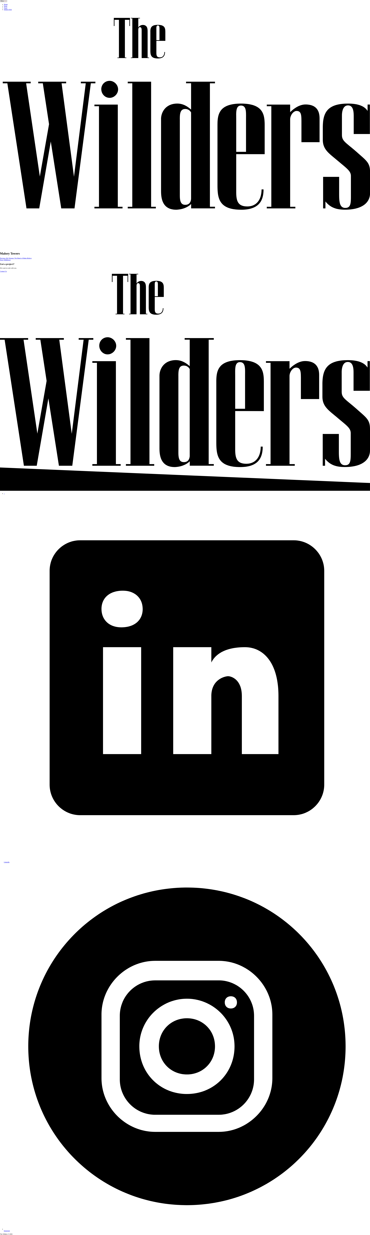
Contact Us (3, 271)
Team (5, 8)
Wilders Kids (8, 9)
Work (5, 6)
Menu (2, 1)
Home (6, 4)
